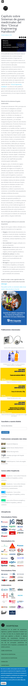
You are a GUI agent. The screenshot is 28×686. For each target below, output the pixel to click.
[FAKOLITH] (12, 565)
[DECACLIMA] (4, 558)
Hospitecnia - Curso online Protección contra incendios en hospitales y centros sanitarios (13, 478)
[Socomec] (12, 554)
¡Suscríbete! (5, 432)
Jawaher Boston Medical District (14, 448)
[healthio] (20, 595)
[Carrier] (4, 529)
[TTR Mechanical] (4, 577)
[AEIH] (4, 589)
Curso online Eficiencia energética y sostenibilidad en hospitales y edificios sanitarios (13, 502)
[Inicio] (5, 8)
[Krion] (12, 550)
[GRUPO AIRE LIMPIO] (4, 545)
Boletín (18, 421)
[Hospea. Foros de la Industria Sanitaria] (4, 595)
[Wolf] (4, 580)
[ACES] (20, 607)
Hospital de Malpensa (12, 444)
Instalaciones (6, 43)
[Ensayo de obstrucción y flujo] (14, 390)
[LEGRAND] (4, 536)
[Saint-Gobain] (20, 529)
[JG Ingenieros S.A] (12, 522)
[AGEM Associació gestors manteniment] (12, 589)
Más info (23, 679)
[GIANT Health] (4, 612)
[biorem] (12, 595)
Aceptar (3, 683)
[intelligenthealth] (4, 601)
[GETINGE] (20, 574)
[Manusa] (20, 558)
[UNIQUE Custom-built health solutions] (12, 607)
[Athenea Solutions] (12, 612)
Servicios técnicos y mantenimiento (11, 47)
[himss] (20, 589)
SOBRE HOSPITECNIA (6, 650)
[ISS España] (12, 558)
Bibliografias (5, 40)
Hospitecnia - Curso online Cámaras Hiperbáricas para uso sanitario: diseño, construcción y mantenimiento (13, 486)
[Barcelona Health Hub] (4, 607)
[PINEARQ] (19, 522)
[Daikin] (20, 545)
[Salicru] (20, 565)
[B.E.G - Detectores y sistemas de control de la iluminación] (12, 533)
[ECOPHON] (4, 554)
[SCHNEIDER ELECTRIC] (12, 526)
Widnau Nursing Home (12, 451)
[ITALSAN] (4, 526)
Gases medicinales (7, 45)
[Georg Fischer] (12, 562)
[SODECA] (20, 554)
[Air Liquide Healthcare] (4, 522)
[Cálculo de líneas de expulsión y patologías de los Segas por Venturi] (14, 406)
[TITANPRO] (12, 577)
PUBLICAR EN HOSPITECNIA (8, 654)
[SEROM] (20, 533)
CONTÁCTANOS (5, 665)
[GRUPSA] (20, 550)
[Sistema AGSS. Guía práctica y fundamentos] (14, 340)
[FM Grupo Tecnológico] (4, 550)
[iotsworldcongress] (12, 601)
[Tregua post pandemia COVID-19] (14, 374)
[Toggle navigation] (2, 1)
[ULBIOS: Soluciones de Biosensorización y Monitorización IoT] (20, 577)
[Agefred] (12, 529)
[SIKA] (12, 545)
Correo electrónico (6, 426)
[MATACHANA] (4, 574)
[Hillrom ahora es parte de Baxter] (20, 526)
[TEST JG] (12, 574)
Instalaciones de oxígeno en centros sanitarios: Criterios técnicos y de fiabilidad (14, 364)
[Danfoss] (4, 562)
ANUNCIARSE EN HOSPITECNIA (9, 658)
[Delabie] (4, 533)
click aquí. (4, 284)
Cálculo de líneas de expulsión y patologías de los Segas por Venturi (14, 415)
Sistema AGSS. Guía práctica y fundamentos (14, 348)
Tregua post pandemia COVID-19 (14, 382)
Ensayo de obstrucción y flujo (14, 398)
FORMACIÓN (4, 661)
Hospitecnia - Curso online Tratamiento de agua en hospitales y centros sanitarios (13, 494)
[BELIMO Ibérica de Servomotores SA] (12, 580)
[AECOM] (20, 580)
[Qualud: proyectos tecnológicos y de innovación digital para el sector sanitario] (4, 565)
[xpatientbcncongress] (20, 601)
